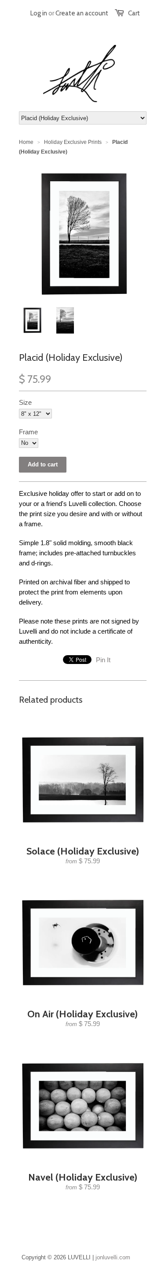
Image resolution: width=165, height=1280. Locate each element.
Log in (38, 13)
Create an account (81, 13)
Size (25, 402)
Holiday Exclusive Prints (73, 142)
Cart (134, 13)
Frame (28, 432)
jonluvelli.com (112, 1257)
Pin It (103, 660)
